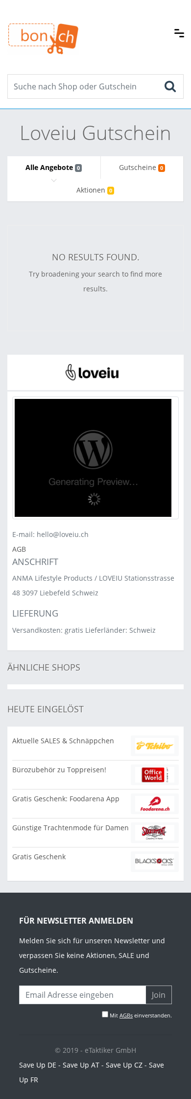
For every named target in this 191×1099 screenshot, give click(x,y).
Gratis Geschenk (39, 856)
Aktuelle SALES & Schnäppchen (63, 740)
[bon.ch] (43, 28)
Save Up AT (81, 1065)
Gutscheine (141, 167)
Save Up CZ (124, 1065)
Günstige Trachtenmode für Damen (70, 827)
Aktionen (94, 190)
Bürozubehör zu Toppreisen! (59, 769)
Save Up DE (37, 1065)
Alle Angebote (52, 167)
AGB (19, 549)
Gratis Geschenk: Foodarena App (65, 798)
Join (159, 994)
